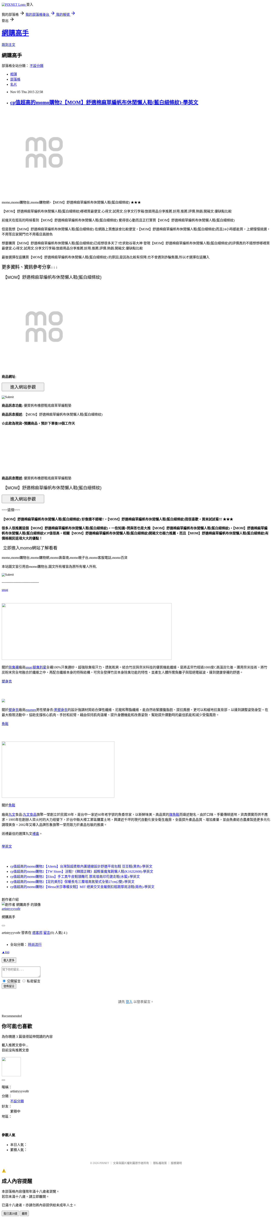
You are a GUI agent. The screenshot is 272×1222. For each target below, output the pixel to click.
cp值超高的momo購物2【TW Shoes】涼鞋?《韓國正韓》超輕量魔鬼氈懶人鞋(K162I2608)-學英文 (81, 871)
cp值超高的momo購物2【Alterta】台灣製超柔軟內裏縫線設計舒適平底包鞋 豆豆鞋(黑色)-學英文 (81, 866)
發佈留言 (8, 986)
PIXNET (104, 1163)
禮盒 (35, 833)
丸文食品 (30, 814)
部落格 (15, 79)
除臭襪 (13, 667)
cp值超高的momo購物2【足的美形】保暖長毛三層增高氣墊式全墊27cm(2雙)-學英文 (72, 882)
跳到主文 (8, 45)
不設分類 (36, 66)
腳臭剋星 (39, 667)
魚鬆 (5, 724)
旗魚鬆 (174, 814)
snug (5, 590)
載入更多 (8, 960)
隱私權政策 (160, 1163)
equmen (31, 710)
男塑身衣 (61, 710)
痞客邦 (37, 933)
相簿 (13, 74)
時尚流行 (35, 944)
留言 (46, 933)
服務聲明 (176, 1163)
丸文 (11, 814)
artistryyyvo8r (11, 908)
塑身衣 (7, 681)
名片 (13, 84)
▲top (5, 952)
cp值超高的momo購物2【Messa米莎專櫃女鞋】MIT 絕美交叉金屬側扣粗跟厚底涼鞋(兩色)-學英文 (82, 887)
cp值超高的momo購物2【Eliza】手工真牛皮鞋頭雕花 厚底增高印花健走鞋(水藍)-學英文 (75, 876)
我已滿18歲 (10, 1213)
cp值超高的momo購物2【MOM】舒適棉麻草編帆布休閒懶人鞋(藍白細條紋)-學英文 (104, 102)
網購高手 (15, 33)
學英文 (7, 846)
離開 (24, 1213)
